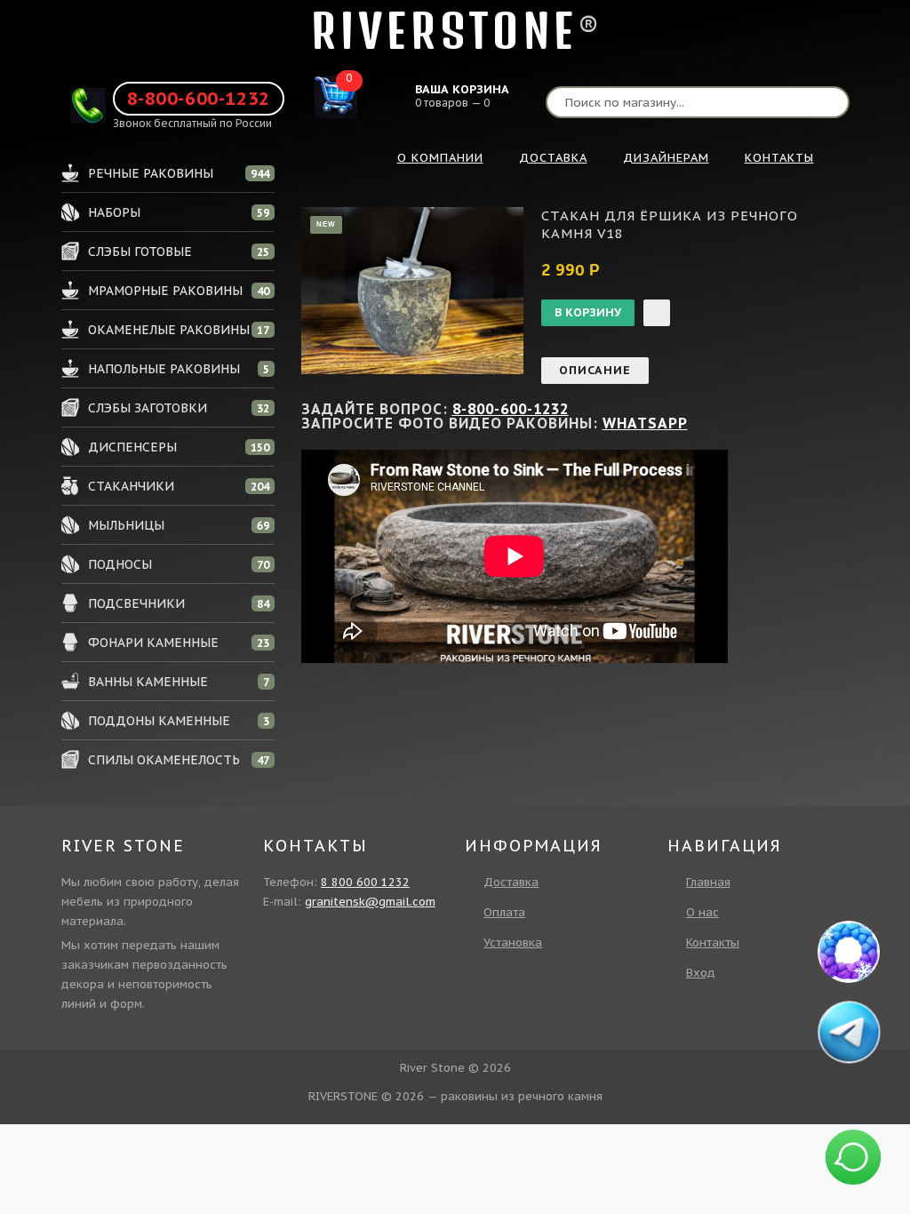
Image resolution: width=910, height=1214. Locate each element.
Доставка (511, 882)
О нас (702, 912)
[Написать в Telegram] (849, 1032)
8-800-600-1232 (198, 98)
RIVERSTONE (444, 31)
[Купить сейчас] (656, 313)
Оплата (504, 912)
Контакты (712, 942)
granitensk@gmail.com (370, 901)
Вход (700, 972)
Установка (512, 942)
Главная (708, 882)
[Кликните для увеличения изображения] (412, 290)
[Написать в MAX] (849, 952)
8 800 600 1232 (365, 882)
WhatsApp (645, 423)
